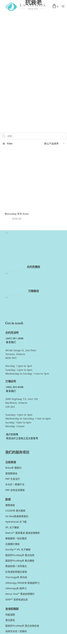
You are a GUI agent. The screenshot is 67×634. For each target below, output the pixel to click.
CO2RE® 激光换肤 (15, 510)
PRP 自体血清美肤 (15, 490)
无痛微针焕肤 (12, 544)
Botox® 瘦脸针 (13, 467)
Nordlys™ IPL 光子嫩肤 (18, 549)
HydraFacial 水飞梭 (16, 521)
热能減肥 (10, 614)
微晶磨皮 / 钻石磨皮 (16, 538)
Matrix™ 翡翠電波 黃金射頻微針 (22, 532)
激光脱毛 (10, 620)
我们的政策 (11, 434)
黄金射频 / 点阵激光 (16, 566)
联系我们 (10, 342)
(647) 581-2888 (14, 338)
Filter (10, 143)
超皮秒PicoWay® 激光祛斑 (19, 555)
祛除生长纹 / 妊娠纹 (16, 631)
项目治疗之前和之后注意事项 (21, 438)
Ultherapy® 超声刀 (16, 588)
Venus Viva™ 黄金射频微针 (20, 593)
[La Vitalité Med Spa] (26, 6)
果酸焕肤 (10, 505)
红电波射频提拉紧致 (16, 571)
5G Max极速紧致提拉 (16, 516)
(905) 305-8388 (14, 387)
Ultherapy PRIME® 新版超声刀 (22, 582)
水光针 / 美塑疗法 (14, 484)
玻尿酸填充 (11, 473)
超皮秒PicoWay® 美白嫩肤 (19, 560)
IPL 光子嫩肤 (12, 527)
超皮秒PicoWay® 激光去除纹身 (22, 625)
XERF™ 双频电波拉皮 (16, 599)
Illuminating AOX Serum (17, 213)
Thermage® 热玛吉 (16, 577)
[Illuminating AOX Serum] (17, 181)
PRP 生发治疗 (12, 478)
